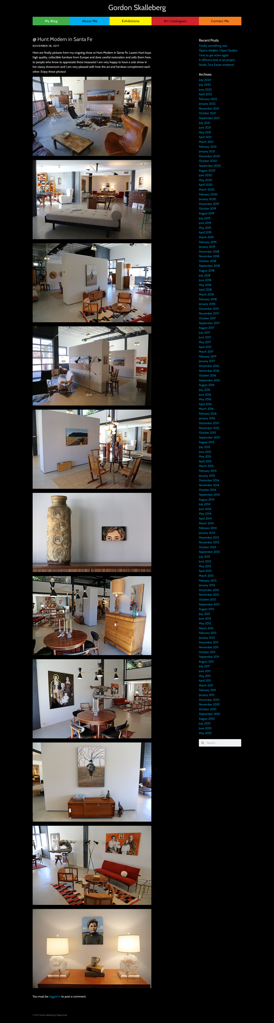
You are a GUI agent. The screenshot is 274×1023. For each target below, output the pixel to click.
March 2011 (206, 685)
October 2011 (207, 652)
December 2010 (209, 699)
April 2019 (205, 232)
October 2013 (207, 547)
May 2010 (205, 733)
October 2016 (207, 375)
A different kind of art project (217, 60)
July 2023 (205, 84)
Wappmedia (61, 1015)
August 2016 (206, 385)
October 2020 (208, 161)
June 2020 (205, 175)
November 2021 (209, 108)
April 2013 (205, 571)
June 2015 (205, 452)
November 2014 (209, 485)
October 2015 (207, 432)
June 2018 (205, 280)
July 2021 (204, 123)
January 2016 (207, 418)
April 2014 (205, 518)
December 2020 (209, 156)
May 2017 (205, 342)
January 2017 (207, 361)
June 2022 (205, 89)
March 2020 (207, 189)
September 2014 (209, 494)
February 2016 (208, 413)
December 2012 (209, 590)
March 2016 (206, 409)
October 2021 (207, 113)
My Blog (51, 21)
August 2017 (206, 328)
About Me (89, 21)
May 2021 (205, 132)
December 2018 (209, 251)
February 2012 (207, 633)
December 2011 (208, 642)
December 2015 (209, 423)
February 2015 (208, 471)
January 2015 (207, 475)
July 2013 (204, 556)
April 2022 (205, 94)
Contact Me (220, 21)
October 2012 (207, 599)
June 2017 (205, 337)
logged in (55, 996)
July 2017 (204, 332)
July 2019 (204, 218)
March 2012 (206, 628)
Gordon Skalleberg (137, 7)
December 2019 (209, 204)
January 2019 (207, 246)
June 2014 (205, 509)
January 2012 (207, 637)
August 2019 (206, 213)
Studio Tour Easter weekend (216, 64)
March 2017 (206, 351)
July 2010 (205, 723)
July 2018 (204, 275)
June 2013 (205, 561)
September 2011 (209, 656)
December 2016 (209, 366)
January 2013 (207, 585)
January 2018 (207, 304)
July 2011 (204, 666)
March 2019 (206, 237)
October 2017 (207, 318)
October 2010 (207, 709)
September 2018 (209, 265)
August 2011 (206, 661)
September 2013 (209, 552)
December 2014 (209, 480)
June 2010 (205, 728)
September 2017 (209, 323)
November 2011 (208, 647)
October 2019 (207, 208)
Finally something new (213, 45)
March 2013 (206, 575)
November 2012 (209, 594)
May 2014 (205, 513)
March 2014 (206, 523)
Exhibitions (130, 21)
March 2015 (206, 466)
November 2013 (209, 542)
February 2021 (207, 146)
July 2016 (204, 390)
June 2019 (205, 223)
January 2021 (207, 151)
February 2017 (207, 356)
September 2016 (209, 380)
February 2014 (208, 528)
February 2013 (208, 580)
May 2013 (205, 566)
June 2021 (205, 127)
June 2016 (205, 394)
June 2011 (204, 671)
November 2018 (209, 256)
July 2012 (204, 614)
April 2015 (205, 461)
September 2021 (209, 118)
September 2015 (209, 437)
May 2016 (205, 399)
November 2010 (209, 704)
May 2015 (205, 456)
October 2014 (207, 490)
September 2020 (210, 165)
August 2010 (207, 718)
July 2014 (204, 504)
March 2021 (206, 142)
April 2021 (205, 137)
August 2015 (206, 442)
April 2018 (205, 289)
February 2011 (207, 690)
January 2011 (206, 695)
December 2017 (209, 309)
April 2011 (205, 680)
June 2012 (205, 618)
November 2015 (209, 428)
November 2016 (209, 371)
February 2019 (208, 242)
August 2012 (206, 609)
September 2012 (209, 604)
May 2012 (205, 623)
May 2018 (205, 285)
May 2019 (205, 227)
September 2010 (209, 714)
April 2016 (205, 404)
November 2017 (209, 313)
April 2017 (205, 347)
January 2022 (207, 103)
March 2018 (206, 294)
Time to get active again (214, 55)
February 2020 (208, 194)
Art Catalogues (175, 21)
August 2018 (207, 270)
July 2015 (204, 447)
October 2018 (207, 261)
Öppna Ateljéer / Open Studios (218, 50)
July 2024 (205, 80)
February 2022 (208, 99)
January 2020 (207, 199)
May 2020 (205, 180)
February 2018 (208, 299)
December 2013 (209, 537)
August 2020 (207, 170)
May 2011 (204, 676)
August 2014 (206, 499)
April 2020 (205, 184)
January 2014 (207, 533)
